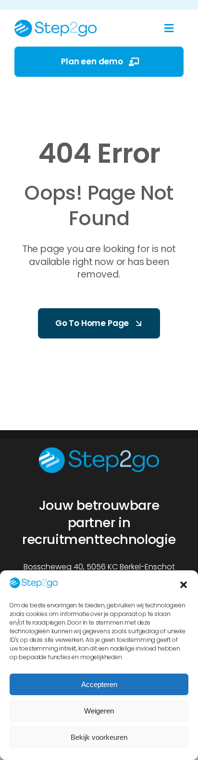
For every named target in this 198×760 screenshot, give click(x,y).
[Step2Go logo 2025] (55, 23)
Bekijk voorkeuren (99, 737)
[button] (183, 585)
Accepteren (99, 684)
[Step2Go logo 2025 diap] (99, 451)
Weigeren (99, 711)
